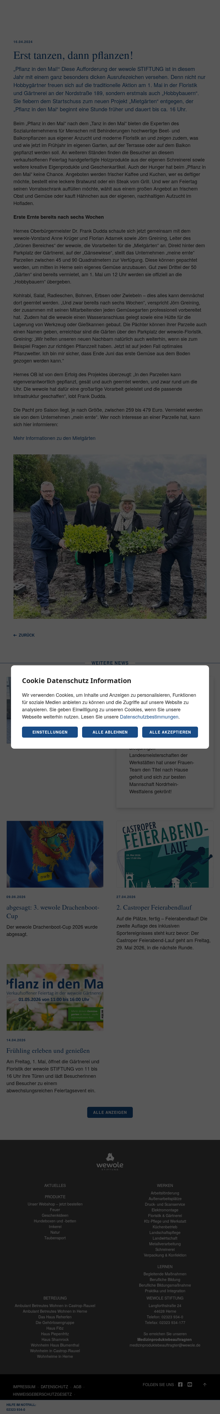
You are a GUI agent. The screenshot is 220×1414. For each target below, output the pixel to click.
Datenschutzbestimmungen (149, 716)
